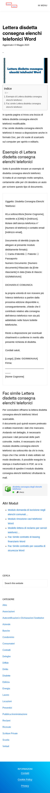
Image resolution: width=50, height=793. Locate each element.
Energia (6, 688)
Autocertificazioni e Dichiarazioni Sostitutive (23, 618)
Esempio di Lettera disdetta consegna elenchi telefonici (24, 98)
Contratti (7, 650)
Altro (5, 605)
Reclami (6, 720)
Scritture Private (10, 733)
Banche (6, 631)
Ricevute (7, 727)
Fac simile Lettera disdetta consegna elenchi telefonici (23, 105)
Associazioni (9, 611)
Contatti (25, 773)
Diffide (6, 663)
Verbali (6, 746)
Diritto (5, 669)
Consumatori (9, 643)
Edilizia (6, 682)
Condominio (8, 637)
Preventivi (7, 708)
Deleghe (7, 656)
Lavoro (6, 695)
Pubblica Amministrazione (15, 714)
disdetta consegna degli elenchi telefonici (27, 488)
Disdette (6, 676)
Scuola (6, 740)
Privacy (25, 785)
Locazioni (7, 701)
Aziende (6, 624)
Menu (44, 5)
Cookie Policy (25, 779)
